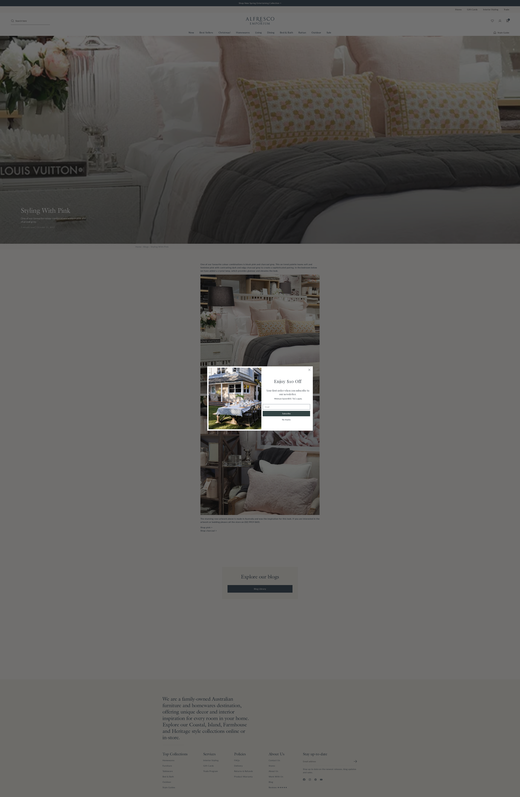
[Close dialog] (309, 369)
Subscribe (286, 413)
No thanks (286, 419)
